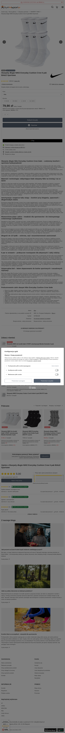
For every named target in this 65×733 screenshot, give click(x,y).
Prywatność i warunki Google (34, 360)
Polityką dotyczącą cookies (43, 357)
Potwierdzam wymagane (18, 380)
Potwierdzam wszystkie (47, 380)
